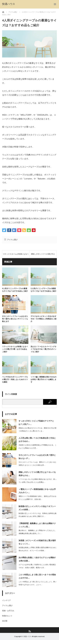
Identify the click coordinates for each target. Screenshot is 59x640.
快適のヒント (7, 616)
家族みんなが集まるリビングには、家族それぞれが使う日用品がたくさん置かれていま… (37, 429)
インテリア (6, 600)
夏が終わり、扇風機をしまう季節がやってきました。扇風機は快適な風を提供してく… (37, 532)
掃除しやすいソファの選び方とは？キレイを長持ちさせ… (37, 473)
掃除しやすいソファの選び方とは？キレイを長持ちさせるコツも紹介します (43, 255)
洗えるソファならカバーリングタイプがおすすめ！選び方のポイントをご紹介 (43, 349)
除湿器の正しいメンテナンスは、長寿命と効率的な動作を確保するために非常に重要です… (37, 514)
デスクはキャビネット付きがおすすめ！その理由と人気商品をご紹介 (43, 318)
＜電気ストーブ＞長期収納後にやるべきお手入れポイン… (37, 491)
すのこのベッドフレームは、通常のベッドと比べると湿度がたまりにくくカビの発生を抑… (37, 463)
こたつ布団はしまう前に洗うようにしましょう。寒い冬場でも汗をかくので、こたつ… (37, 583)
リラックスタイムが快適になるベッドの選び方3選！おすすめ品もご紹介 (15, 255)
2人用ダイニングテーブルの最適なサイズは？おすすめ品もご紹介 (43, 289)
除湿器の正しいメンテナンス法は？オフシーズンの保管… (37, 508)
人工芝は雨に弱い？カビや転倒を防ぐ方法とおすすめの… (37, 439)
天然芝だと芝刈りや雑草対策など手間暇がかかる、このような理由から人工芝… (37, 446)
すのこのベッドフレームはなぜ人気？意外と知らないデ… (37, 456)
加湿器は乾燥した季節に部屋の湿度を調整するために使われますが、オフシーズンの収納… (37, 549)
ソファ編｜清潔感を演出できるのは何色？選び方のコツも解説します (43, 379)
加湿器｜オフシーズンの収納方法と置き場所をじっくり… (37, 542)
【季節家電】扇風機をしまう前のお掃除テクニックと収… (37, 525)
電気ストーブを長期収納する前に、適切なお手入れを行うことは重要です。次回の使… (37, 497)
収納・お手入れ (8, 611)
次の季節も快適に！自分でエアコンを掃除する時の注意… (37, 559)
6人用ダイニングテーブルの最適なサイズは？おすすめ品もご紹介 (15, 289)
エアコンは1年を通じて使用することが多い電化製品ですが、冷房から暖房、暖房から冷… (37, 566)
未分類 (4, 621)
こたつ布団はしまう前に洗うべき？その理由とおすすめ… (37, 576)
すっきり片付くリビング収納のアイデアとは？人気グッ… (36, 422)
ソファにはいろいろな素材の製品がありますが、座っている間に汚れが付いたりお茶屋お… (37, 480)
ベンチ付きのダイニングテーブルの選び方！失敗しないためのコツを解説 (15, 379)
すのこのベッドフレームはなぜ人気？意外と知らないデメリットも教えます (15, 318)
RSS (29, 631)
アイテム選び (12, 240)
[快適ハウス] (8, 4)
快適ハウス (27, 636)
